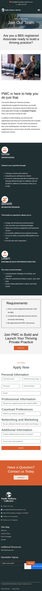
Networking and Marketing (20, 419)
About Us (4, 530)
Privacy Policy (15, 589)
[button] (39, 10)
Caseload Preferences (17, 409)
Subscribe (31, 563)
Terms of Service (5, 589)
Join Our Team (5, 533)
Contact (3, 539)
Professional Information (19, 399)
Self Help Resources (7, 550)
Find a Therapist (6, 536)
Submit (21, 448)
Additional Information (17, 430)
